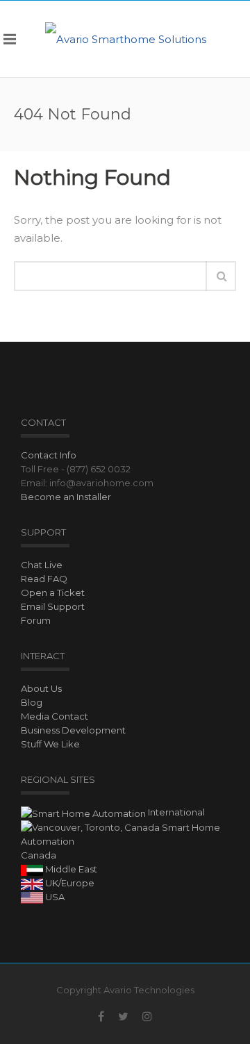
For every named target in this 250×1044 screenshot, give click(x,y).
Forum (36, 620)
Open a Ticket (53, 592)
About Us (41, 688)
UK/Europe (68, 882)
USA (54, 896)
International (175, 812)
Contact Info (48, 455)
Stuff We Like (50, 743)
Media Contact (54, 716)
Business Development (73, 730)
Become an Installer (66, 496)
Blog (31, 702)
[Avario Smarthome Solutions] (125, 38)
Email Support (53, 606)
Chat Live (41, 564)
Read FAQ (44, 578)
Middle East (70, 869)
